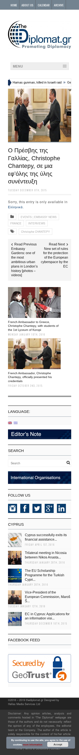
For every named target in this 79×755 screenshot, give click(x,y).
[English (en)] (10, 422)
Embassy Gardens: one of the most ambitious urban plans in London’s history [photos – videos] (24, 262)
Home (14, 5)
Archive (59, 5)
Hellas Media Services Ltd (24, 704)
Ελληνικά (15, 207)
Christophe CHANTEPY (35, 231)
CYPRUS (16, 524)
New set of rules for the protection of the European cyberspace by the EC (54, 257)
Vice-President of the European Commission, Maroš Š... (47, 597)
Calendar (44, 5)
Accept (58, 744)
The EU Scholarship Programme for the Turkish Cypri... (44, 575)
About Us (27, 5)
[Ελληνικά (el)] (15, 422)
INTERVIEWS (36, 223)
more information (32, 744)
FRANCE (15, 223)
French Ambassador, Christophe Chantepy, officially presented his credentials (30, 376)
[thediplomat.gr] (39, 47)
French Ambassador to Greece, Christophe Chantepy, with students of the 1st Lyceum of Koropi (33, 325)
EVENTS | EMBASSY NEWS (39, 217)
